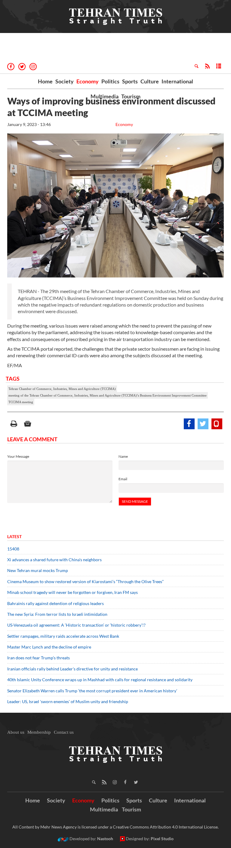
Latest (14, 536)
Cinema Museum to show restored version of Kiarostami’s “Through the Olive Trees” (85, 581)
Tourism (130, 96)
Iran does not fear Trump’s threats (38, 657)
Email (123, 479)
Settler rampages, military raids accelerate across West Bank (63, 636)
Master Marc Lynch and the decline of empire (49, 646)
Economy (87, 81)
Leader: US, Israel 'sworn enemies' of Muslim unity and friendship (67, 701)
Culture (149, 81)
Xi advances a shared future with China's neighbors (54, 559)
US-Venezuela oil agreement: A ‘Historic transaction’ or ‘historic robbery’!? (76, 625)
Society (64, 81)
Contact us (64, 732)
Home (45, 81)
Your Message (18, 456)
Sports (130, 81)
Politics (110, 81)
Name (123, 456)
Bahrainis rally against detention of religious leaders (55, 603)
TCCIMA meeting (20, 402)
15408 (13, 548)
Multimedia (105, 96)
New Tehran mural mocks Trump (37, 570)
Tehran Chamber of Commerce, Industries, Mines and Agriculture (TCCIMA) (62, 389)
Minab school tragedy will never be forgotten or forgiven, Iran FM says (72, 592)
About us (15, 732)
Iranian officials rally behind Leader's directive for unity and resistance (72, 668)
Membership (39, 732)
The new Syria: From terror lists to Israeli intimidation (57, 614)
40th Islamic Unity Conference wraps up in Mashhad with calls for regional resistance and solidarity (99, 679)
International (177, 81)
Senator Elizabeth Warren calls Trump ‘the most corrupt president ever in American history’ (92, 690)
